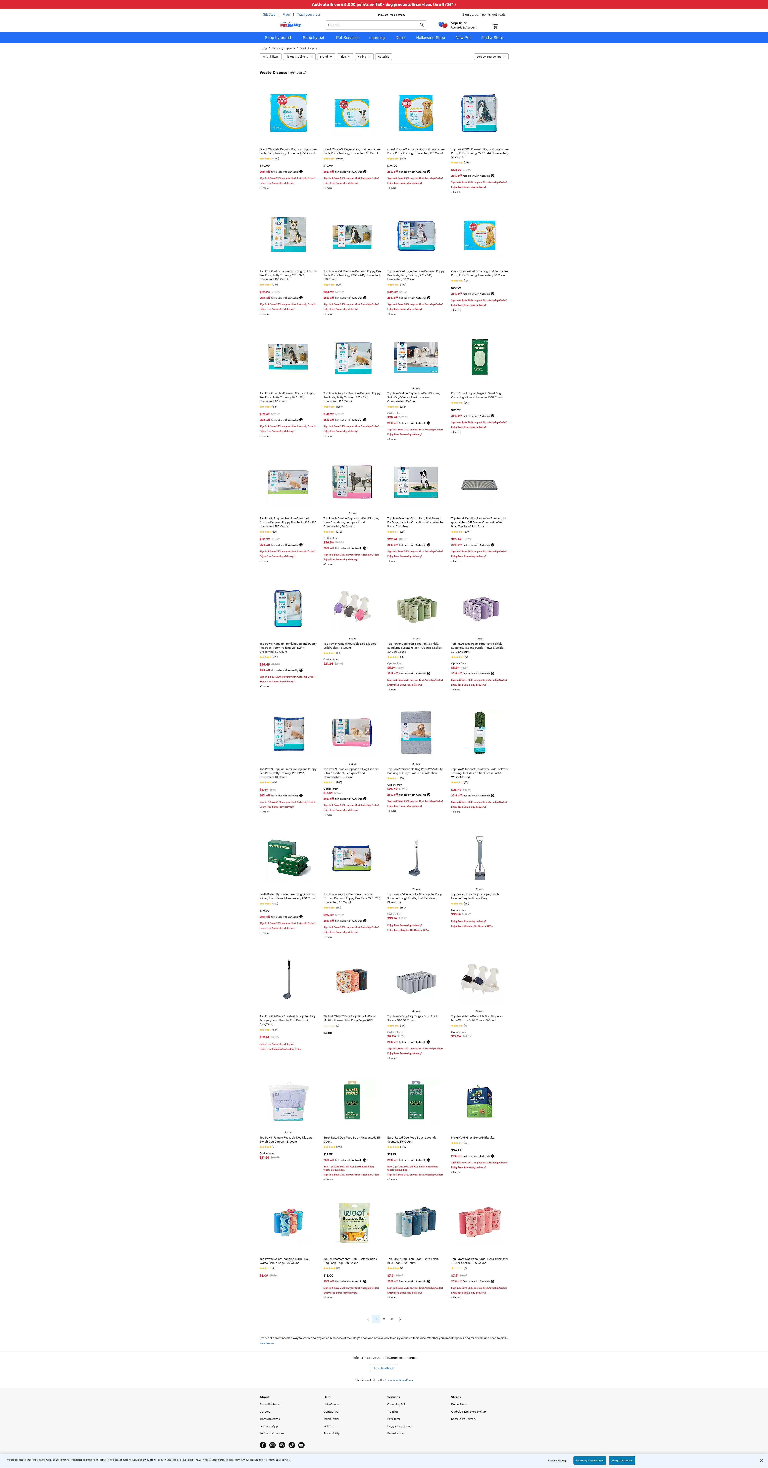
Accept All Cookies (622, 1460)
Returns (328, 1426)
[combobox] (376, 24)
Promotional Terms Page (398, 1379)
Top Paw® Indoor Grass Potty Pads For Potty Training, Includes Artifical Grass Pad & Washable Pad (479, 773)
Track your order (308, 14)
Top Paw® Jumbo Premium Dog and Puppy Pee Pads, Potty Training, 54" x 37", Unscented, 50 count (287, 397)
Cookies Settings (557, 1460)
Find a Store (458, 1404)
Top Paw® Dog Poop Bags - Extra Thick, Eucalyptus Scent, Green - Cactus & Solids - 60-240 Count (415, 647)
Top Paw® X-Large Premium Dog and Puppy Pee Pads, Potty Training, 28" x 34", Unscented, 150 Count (288, 275)
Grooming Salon (397, 1404)
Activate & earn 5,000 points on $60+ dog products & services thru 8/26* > (384, 4)
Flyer (286, 14)
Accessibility (331, 1433)
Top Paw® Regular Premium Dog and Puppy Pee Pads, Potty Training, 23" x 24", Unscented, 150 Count (351, 397)
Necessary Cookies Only (590, 1460)
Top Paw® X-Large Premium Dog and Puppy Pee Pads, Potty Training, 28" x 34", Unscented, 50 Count (416, 275)
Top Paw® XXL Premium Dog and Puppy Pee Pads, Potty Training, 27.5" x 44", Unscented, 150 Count (352, 275)
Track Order (331, 1419)
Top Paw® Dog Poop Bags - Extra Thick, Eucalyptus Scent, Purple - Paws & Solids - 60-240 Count (478, 647)
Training (392, 1411)
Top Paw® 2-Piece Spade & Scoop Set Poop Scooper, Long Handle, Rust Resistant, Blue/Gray (288, 1020)
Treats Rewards (270, 1419)
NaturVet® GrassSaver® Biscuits (472, 1137)
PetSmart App (269, 1426)
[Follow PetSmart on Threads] (282, 1445)
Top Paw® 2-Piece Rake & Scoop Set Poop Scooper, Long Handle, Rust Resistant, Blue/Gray (414, 898)
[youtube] (301, 1445)
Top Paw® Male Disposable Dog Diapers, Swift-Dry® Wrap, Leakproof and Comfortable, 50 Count (413, 397)
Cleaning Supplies (283, 48)
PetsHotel (393, 1419)
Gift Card (269, 14)
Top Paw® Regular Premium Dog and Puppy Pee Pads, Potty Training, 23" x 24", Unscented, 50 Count (288, 647)
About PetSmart (270, 1404)
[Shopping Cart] (500, 27)
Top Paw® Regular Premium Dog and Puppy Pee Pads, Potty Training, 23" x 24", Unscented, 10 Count (288, 773)
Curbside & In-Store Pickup (468, 1411)
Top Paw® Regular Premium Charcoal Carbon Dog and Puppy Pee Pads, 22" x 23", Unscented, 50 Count (351, 898)
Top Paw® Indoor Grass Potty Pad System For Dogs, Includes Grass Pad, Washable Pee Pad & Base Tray (415, 522)
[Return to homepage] (290, 24)
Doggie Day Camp (399, 1426)
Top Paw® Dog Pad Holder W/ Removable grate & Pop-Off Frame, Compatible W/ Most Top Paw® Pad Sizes (478, 522)
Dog (264, 48)
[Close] (761, 1460)
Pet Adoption (395, 1433)
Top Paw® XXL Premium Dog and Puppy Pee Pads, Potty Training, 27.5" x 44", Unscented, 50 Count (480, 153)
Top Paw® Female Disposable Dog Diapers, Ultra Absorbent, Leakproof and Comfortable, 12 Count (351, 773)
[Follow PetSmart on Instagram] (272, 1445)
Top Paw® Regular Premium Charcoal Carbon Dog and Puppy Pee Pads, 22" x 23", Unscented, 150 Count (288, 522)
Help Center (331, 1404)
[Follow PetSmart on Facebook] (263, 1445)
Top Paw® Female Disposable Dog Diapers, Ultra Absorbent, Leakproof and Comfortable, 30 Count (351, 522)
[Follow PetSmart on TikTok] (292, 1445)
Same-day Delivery (463, 1419)
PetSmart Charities (272, 1433)
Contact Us (330, 1411)
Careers (265, 1411)
